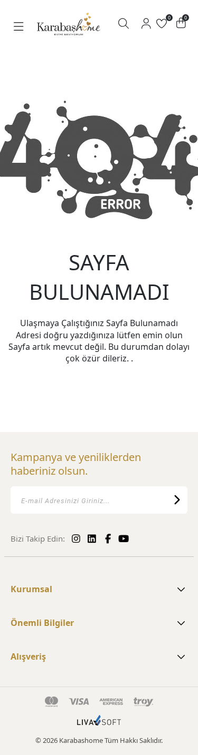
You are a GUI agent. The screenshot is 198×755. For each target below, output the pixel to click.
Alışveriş (28, 656)
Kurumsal (31, 589)
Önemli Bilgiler (42, 623)
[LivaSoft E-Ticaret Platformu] (99, 725)
